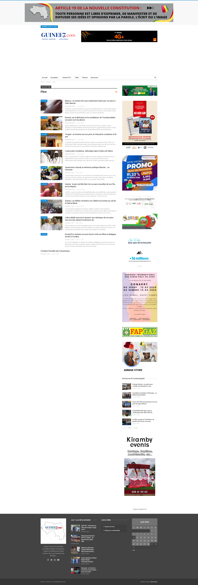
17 (134, 541)
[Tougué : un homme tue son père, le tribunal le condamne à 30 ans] (51, 140)
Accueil (44, 78)
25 (137, 544)
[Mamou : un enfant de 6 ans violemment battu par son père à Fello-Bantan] (51, 106)
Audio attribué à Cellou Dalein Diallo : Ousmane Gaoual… (89, 559)
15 (152, 537)
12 (141, 537)
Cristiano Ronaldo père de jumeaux (55, 251)
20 (144, 541)
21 (148, 541)
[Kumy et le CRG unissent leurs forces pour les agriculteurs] (126, 404)
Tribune (85, 78)
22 (152, 541)
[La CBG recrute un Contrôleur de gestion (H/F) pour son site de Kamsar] (126, 422)
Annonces (94, 78)
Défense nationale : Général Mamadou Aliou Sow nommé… (88, 549)
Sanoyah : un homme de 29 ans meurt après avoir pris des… (88, 570)
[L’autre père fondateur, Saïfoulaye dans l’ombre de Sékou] (51, 157)
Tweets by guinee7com (140, 509)
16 (155, 537)
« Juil (133, 550)
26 (141, 544)
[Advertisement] (99, 59)
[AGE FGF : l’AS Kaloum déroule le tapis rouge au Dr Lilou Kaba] (75, 528)
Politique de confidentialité (112, 530)
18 (137, 541)
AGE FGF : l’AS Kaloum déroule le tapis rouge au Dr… (88, 527)
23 (155, 541)
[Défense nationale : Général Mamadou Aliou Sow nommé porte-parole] (75, 550)
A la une (44, 101)
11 (137, 537)
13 (144, 537)
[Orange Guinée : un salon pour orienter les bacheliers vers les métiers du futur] (126, 386)
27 (144, 544)
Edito (77, 78)
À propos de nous (109, 526)
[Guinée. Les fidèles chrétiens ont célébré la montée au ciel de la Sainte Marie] (51, 206)
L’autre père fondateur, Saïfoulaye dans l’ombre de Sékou (89, 151)
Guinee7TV (66, 78)
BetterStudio (153, 582)
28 (148, 544)
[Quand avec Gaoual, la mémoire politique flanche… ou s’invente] (51, 173)
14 (148, 537)
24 (134, 544)
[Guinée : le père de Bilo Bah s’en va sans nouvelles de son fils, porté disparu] (51, 190)
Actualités (54, 78)
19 (141, 541)
